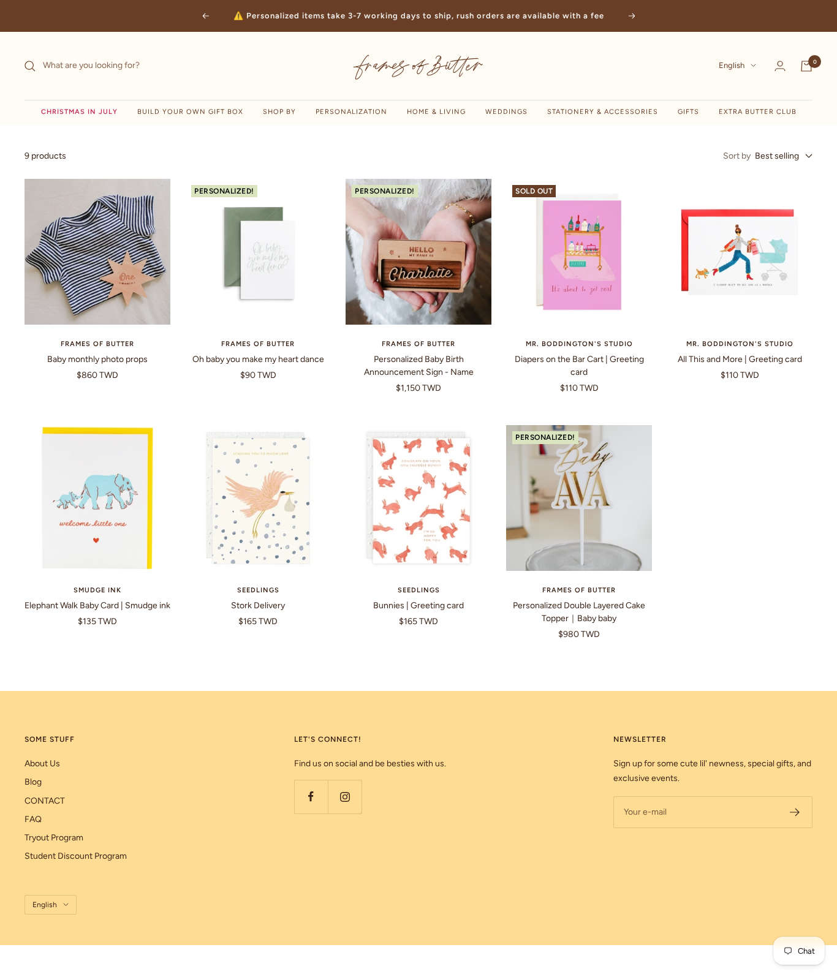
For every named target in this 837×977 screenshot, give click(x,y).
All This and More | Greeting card (740, 359)
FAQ (33, 819)
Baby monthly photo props (97, 359)
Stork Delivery (258, 605)
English (731, 65)
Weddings (506, 112)
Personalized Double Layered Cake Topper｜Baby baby (579, 612)
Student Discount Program (76, 856)
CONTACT (45, 801)
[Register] (795, 812)
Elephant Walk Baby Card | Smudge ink (97, 605)
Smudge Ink (97, 590)
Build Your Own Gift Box (190, 112)
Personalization (351, 112)
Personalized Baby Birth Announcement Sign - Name (419, 365)
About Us (42, 763)
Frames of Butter (97, 344)
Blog (33, 782)
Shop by (279, 112)
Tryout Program (54, 837)
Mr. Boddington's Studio (579, 344)
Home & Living (436, 112)
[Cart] (806, 66)
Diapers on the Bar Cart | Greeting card (579, 365)
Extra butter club (758, 112)
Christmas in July (79, 112)
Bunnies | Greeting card (418, 605)
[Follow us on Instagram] (345, 796)
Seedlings (258, 590)
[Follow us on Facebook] (311, 796)
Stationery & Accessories (602, 112)
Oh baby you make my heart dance (258, 359)
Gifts (688, 112)
